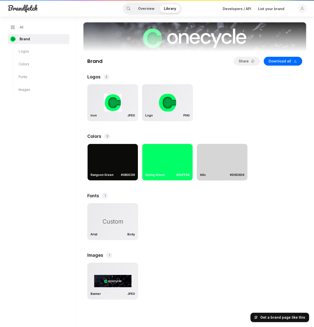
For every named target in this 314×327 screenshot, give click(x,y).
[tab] (128, 8)
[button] (302, 9)
